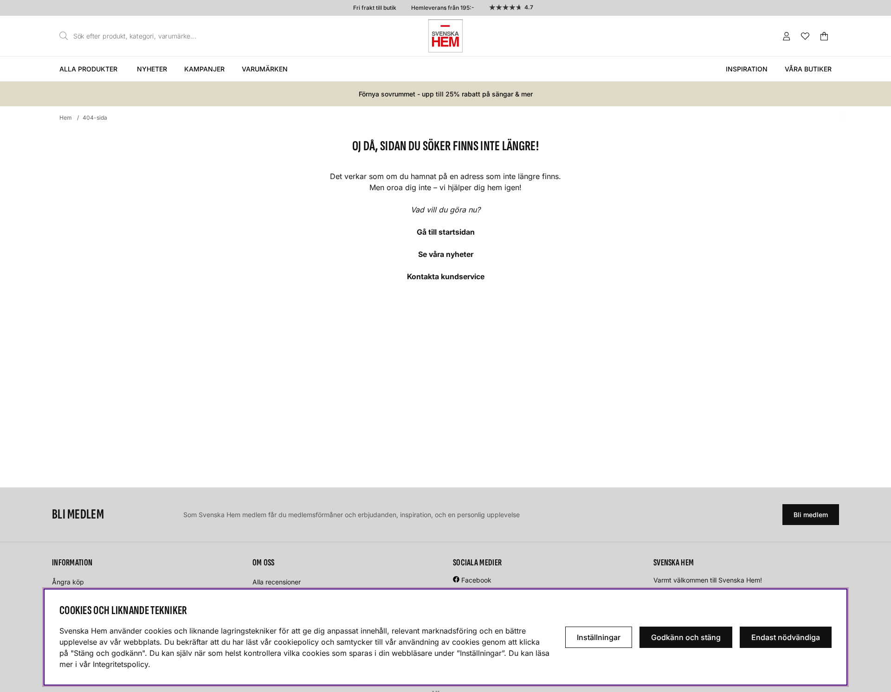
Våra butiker (808, 69)
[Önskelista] (805, 36)
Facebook (476, 580)
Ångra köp (68, 582)
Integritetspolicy (120, 664)
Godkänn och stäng (686, 637)
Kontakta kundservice (445, 276)
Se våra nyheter (445, 254)
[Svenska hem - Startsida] (445, 35)
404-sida (95, 117)
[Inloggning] (786, 36)
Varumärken (265, 69)
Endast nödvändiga (785, 637)
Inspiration (747, 69)
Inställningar (598, 637)
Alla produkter (88, 69)
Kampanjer (204, 69)
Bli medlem (811, 515)
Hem (65, 117)
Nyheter (152, 69)
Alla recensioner (276, 582)
